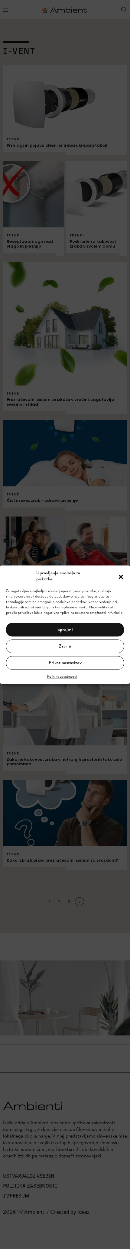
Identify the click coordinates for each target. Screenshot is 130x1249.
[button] (121, 576)
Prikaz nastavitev (65, 663)
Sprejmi (65, 629)
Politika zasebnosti (62, 676)
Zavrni (65, 646)
